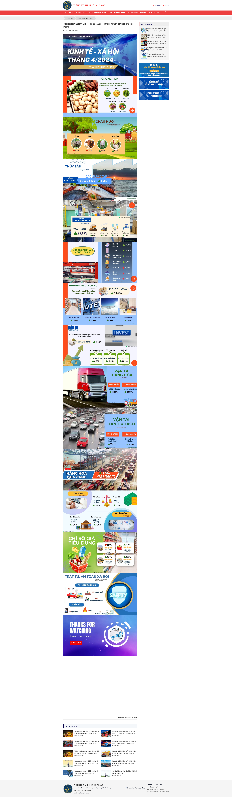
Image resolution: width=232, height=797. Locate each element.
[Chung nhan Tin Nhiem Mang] (135, 788)
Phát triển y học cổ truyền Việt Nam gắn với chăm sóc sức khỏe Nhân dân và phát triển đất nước (157, 36)
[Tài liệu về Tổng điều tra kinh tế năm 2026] (154, 70)
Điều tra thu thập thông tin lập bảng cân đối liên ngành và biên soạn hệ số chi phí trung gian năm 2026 (157, 30)
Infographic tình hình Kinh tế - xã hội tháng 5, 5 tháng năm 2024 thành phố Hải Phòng (123, 733)
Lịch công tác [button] (154, 12)
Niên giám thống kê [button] (138, 12)
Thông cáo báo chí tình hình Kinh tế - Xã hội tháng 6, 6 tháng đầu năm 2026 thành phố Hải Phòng (157, 55)
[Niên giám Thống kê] (154, 95)
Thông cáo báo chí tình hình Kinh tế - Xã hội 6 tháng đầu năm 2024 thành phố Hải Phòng (86, 753)
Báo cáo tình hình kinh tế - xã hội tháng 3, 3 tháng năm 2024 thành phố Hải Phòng (124, 753)
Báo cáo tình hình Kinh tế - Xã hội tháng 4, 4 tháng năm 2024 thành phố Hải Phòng (86, 733)
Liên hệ (166, 5)
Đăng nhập (157, 5)
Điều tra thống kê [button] (99, 12)
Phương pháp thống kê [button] (119, 12)
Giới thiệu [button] (68, 12)
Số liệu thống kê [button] (82, 12)
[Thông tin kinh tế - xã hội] (154, 83)
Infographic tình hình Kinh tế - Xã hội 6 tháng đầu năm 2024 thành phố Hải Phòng (124, 743)
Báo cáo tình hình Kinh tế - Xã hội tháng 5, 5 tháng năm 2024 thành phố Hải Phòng (86, 743)
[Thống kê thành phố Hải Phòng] (67, 5)
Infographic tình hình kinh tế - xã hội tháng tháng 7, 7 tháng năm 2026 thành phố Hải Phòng (157, 49)
